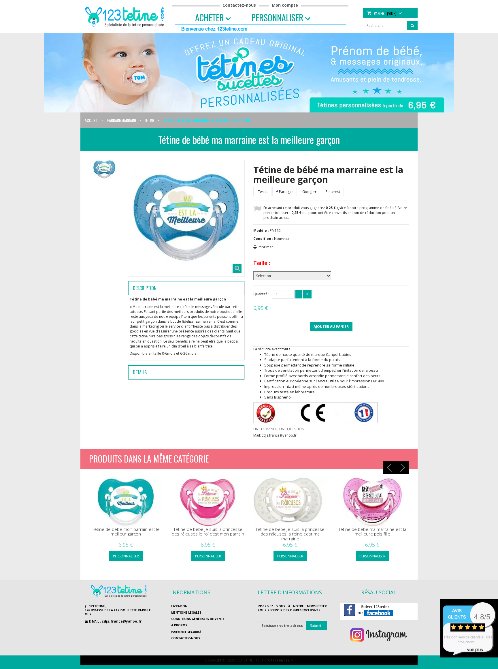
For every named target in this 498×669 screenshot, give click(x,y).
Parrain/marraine (122, 120)
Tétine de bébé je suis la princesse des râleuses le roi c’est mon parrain (208, 531)
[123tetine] (125, 16)
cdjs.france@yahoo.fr (122, 621)
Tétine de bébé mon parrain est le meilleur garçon (126, 531)
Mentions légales (186, 612)
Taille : (261, 262)
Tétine (149, 120)
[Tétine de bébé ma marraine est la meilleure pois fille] (372, 502)
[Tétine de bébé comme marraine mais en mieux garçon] (104, 169)
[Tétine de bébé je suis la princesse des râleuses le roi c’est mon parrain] (208, 502)
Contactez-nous (239, 5)
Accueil (91, 120)
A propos (179, 625)
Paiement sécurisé (186, 632)
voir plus (475, 649)
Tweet (262, 191)
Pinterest (332, 191)
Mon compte (285, 5)
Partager (285, 191)
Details (140, 372)
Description (144, 288)
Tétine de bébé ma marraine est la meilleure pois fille (372, 531)
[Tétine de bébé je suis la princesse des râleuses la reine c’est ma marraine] (290, 502)
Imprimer (265, 247)
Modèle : (261, 230)
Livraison (179, 606)
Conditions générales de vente (198, 619)
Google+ (308, 191)
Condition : (263, 238)
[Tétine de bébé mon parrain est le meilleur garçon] (126, 502)
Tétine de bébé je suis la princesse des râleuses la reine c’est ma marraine (290, 534)
